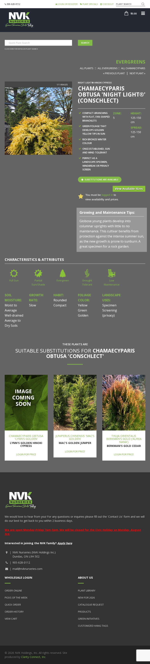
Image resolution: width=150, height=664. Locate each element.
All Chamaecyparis (133, 68)
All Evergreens (108, 68)
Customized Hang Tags (93, 625)
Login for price (26, 454)
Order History (14, 611)
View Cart (11, 618)
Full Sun (14, 280)
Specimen (109, 305)
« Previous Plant (114, 73)
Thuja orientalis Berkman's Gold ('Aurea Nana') (123, 439)
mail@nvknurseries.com (27, 569)
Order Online (13, 590)
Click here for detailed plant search (21, 49)
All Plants (86, 68)
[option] (38, 121)
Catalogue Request (91, 604)
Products (84, 611)
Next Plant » (137, 73)
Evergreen (63, 280)
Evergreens (130, 61)
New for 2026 (86, 597)
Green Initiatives (88, 618)
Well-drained (14, 315)
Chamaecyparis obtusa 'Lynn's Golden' (26, 437)
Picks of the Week (16, 597)
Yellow (82, 305)
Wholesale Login (18, 577)
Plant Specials (90, 4)
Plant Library (86, 590)
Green (82, 310)
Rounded (60, 300)
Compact (60, 305)
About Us (85, 577)
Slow (32, 305)
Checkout (107, 4)
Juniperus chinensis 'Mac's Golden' (74, 437)
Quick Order (13, 604)
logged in (107, 194)
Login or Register (67, 4)
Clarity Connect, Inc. (33, 657)
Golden (83, 315)
